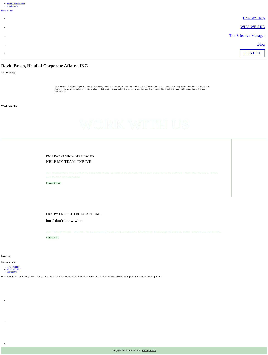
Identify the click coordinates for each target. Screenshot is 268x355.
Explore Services (53, 183)
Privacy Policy (149, 350)
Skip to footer (13, 6)
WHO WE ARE (14, 269)
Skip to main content (16, 3)
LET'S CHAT (52, 237)
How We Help (13, 267)
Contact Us (12, 272)
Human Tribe (7, 10)
